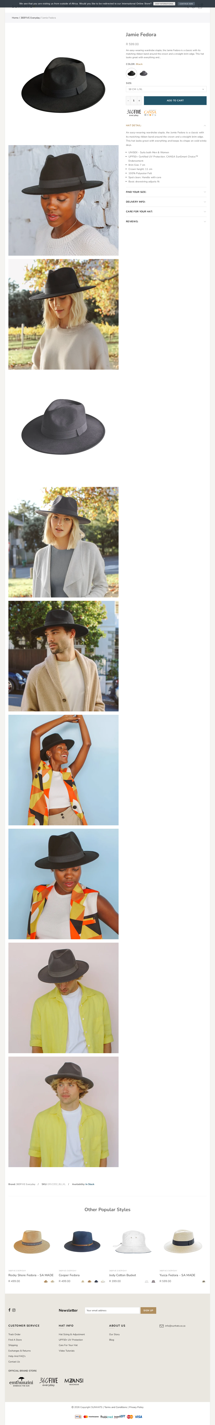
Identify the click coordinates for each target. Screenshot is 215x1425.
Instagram (13, 1310)
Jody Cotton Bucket (122, 1275)
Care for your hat (68, 1345)
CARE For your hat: (139, 211)
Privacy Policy (136, 1407)
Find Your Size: (136, 192)
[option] (32, 1251)
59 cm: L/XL (135, 89)
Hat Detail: (133, 125)
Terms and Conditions (115, 1407)
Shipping (13, 1345)
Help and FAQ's (17, 1356)
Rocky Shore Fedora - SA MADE (31, 1275)
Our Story (114, 1334)
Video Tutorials (67, 1350)
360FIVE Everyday (30, 17)
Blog (111, 1339)
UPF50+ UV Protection (71, 1339)
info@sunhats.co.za (175, 1325)
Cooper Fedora (69, 1275)
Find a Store (15, 1339)
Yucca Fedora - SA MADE (178, 1275)
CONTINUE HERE (186, 4)
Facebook (9, 1310)
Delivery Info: (135, 201)
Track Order (14, 1334)
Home (15, 17)
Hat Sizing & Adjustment (72, 1334)
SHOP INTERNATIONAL (164, 4)
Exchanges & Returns (19, 1350)
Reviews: (132, 221)
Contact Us (14, 1361)
